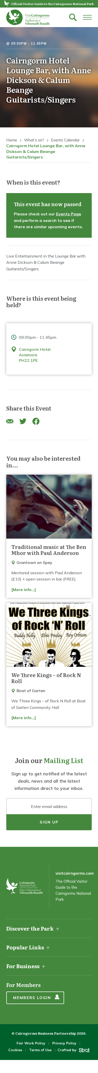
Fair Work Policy (31, 1043)
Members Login (32, 997)
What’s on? (34, 140)
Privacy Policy (64, 1043)
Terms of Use (40, 1050)
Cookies (15, 1050)
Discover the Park (30, 928)
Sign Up (49, 822)
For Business (22, 966)
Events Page (68, 213)
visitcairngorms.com (75, 873)
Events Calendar (65, 140)
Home (11, 140)
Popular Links (25, 947)
